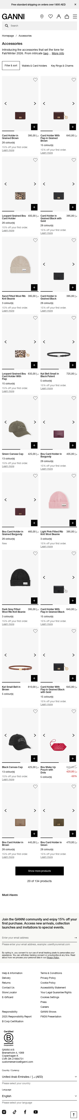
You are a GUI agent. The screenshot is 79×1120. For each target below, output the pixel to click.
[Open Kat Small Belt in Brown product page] (20, 655)
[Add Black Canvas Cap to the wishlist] (35, 711)
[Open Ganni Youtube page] (35, 1112)
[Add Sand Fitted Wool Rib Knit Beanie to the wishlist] (35, 240)
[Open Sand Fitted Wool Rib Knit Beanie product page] (20, 264)
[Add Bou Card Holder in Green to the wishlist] (74, 786)
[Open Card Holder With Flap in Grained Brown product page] (59, 103)
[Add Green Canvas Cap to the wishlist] (35, 398)
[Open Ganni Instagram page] (4, 1112)
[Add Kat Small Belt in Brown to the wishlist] (35, 631)
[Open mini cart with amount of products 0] (67, 16)
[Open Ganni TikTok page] (14, 1112)
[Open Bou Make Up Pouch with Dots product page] (59, 735)
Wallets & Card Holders (34, 65)
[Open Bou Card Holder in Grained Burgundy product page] (20, 499)
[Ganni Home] (13, 16)
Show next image (34, 103)
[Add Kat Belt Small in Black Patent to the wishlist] (74, 318)
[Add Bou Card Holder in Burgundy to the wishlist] (74, 398)
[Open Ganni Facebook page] (25, 1112)
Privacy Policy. (53, 957)
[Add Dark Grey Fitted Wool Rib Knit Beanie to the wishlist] (35, 554)
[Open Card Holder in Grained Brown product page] (20, 103)
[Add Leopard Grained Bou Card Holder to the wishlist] (35, 160)
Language (6, 1090)
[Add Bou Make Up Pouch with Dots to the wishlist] (74, 711)
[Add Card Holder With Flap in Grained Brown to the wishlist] (74, 80)
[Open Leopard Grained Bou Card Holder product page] (20, 183)
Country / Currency (10, 1070)
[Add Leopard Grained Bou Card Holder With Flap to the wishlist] (35, 318)
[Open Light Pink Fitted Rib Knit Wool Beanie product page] (59, 499)
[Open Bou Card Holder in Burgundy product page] (59, 422)
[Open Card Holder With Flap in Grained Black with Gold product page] (59, 655)
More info (58, 53)
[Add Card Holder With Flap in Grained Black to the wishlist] (74, 554)
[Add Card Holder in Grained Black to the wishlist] (74, 240)
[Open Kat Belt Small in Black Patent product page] (59, 341)
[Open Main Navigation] (75, 16)
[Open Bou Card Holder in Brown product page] (20, 810)
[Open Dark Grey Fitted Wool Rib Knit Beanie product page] (20, 577)
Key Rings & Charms (62, 65)
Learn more (8, 150)
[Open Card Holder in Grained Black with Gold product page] (59, 183)
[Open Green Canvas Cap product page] (20, 422)
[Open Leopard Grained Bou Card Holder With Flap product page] (20, 341)
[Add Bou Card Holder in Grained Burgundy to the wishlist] (35, 476)
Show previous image (5, 103)
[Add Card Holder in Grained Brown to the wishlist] (35, 80)
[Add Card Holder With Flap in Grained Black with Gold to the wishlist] (74, 631)
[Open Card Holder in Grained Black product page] (59, 264)
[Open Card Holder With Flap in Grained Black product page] (59, 577)
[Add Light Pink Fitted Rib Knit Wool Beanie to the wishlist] (74, 476)
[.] (39, 4)
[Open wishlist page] (50, 16)
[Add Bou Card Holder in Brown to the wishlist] (35, 786)
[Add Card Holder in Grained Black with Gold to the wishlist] (74, 160)
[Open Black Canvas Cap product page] (20, 735)
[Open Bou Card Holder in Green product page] (59, 810)
